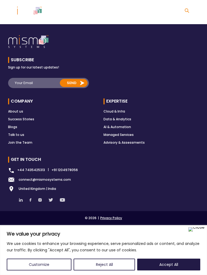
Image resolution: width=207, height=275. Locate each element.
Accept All (168, 264)
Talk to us (16, 134)
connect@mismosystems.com (45, 179)
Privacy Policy (111, 218)
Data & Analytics (117, 119)
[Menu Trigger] (199, 11)
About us (15, 111)
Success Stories (21, 119)
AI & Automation (117, 127)
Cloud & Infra (114, 111)
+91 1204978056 (64, 170)
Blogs (12, 127)
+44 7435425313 (31, 170)
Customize (39, 264)
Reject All (104, 264)
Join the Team (20, 142)
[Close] (196, 229)
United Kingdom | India (37, 188)
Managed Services (119, 134)
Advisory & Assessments (124, 142)
